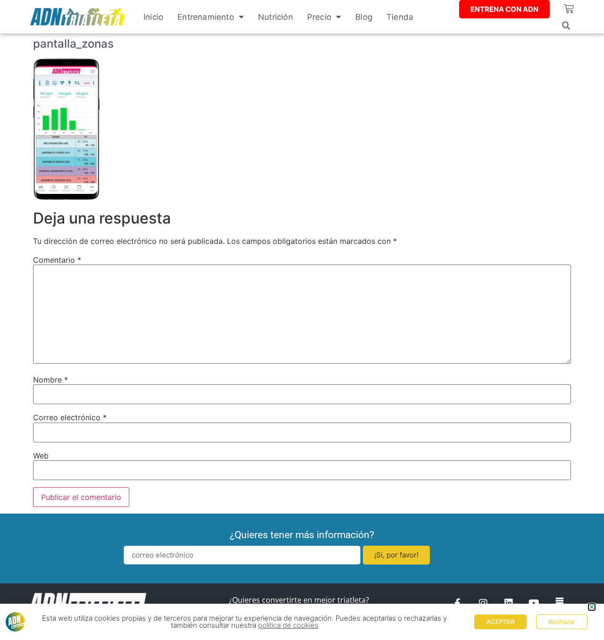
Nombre (50, 379)
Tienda (399, 17)
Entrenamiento (205, 17)
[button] (566, 25)
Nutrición (275, 17)
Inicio (153, 17)
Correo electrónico (70, 417)
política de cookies (288, 625)
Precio (319, 17)
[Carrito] (569, 9)
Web (41, 455)
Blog (363, 17)
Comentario (57, 260)
